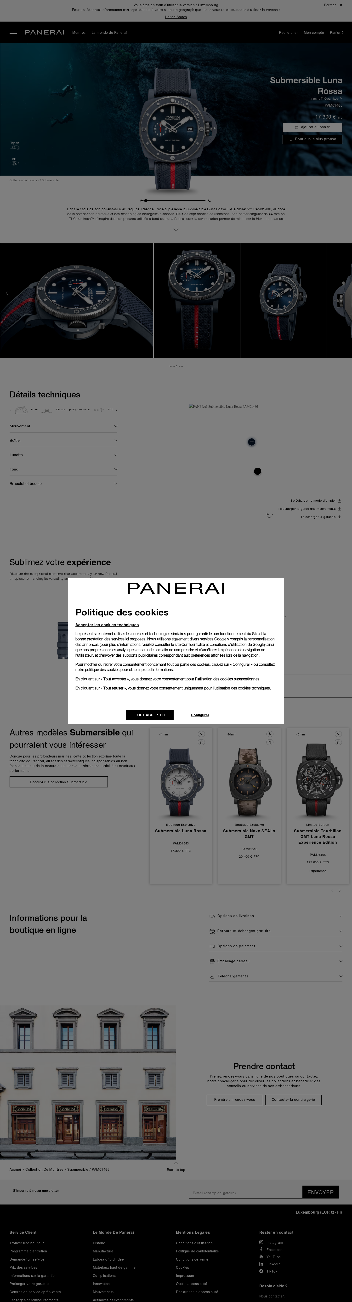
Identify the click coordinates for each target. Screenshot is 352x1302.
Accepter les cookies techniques (107, 624)
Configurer (200, 715)
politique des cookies (102, 669)
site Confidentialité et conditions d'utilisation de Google (220, 644)
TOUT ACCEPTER (150, 715)
